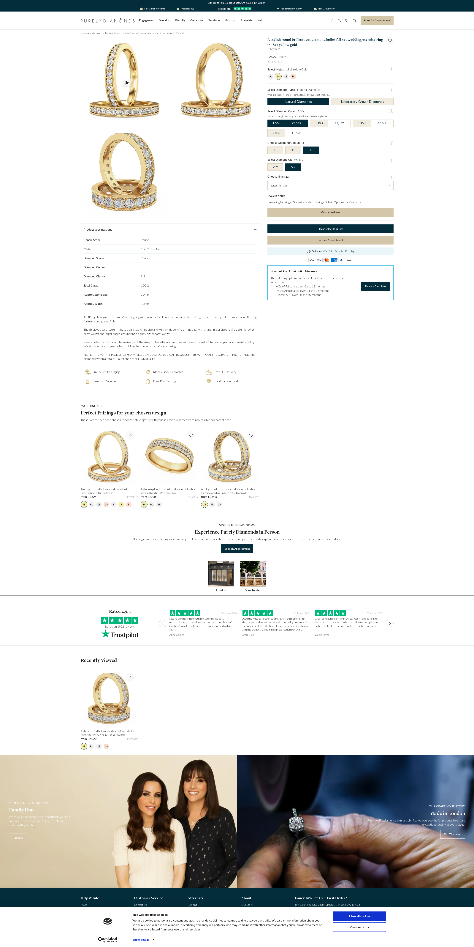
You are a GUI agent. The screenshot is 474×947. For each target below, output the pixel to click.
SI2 (293, 167)
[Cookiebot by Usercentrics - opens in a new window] (107, 940)
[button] (470, 2)
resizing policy (245, 342)
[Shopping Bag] (354, 20)
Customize (357, 927)
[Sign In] (339, 20)
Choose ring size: (278, 176)
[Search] (332, 20)
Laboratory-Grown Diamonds (362, 102)
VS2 (275, 167)
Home (84, 33)
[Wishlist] (347, 20)
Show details (140, 939)
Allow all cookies (359, 916)
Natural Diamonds (298, 102)
